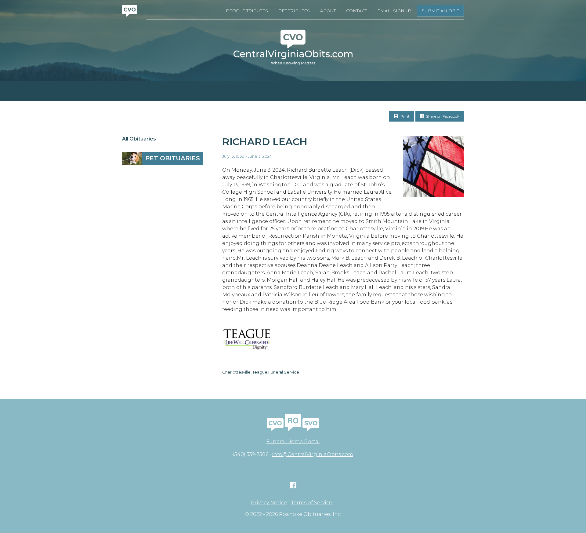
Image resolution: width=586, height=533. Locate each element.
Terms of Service (311, 503)
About (328, 10)
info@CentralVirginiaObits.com (312, 454)
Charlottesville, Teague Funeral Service (260, 372)
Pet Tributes (294, 10)
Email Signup (394, 10)
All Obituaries (139, 139)
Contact (356, 10)
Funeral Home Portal (293, 441)
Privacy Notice (269, 503)
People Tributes (247, 10)
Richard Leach (264, 142)
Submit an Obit (440, 10)
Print (405, 116)
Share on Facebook (442, 116)
